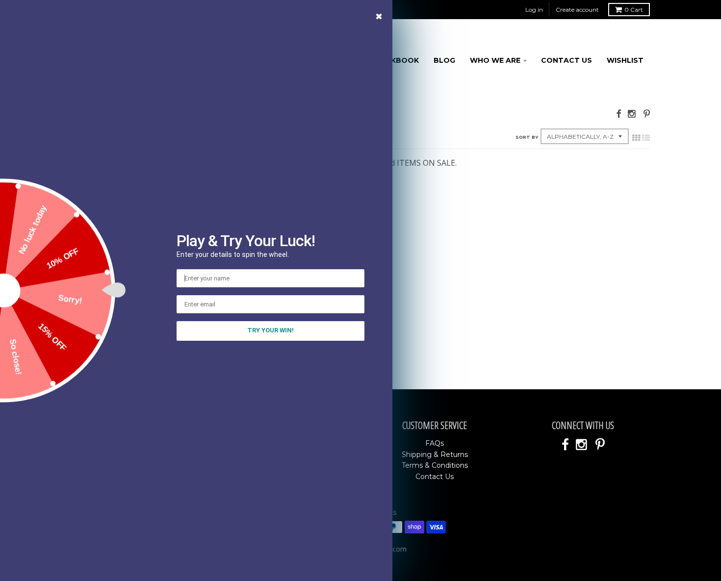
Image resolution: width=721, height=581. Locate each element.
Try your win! (270, 330)
